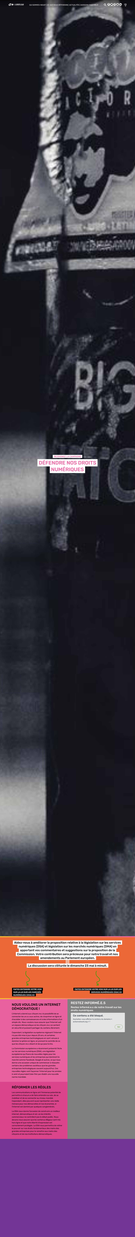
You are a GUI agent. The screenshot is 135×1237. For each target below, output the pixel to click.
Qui (118, 1027)
